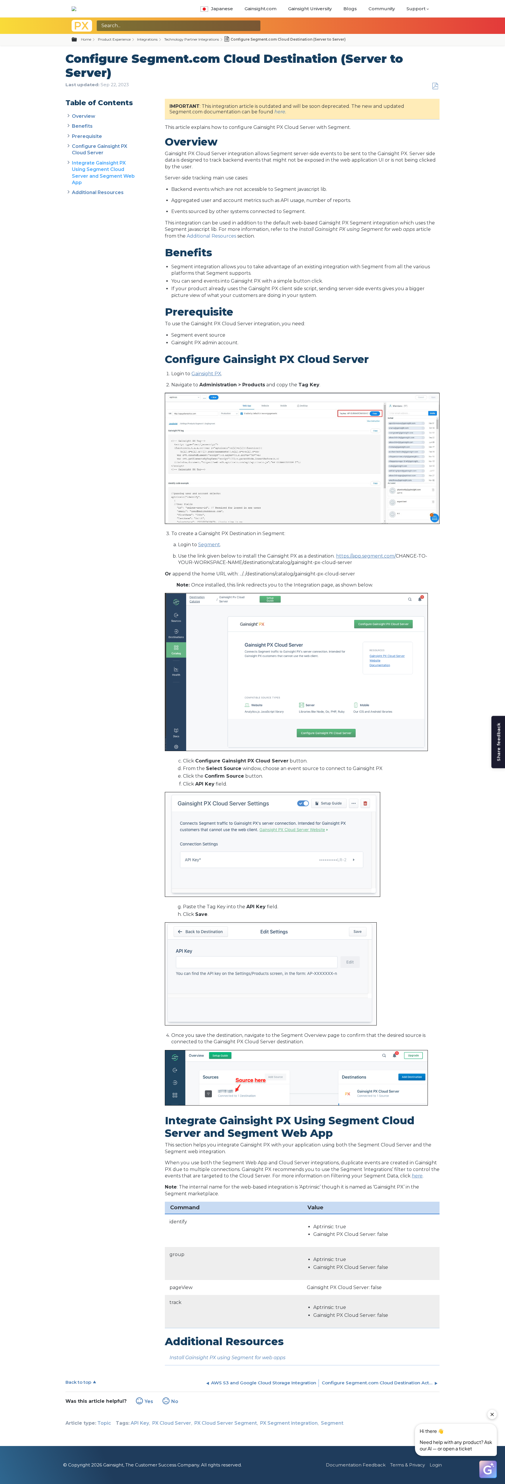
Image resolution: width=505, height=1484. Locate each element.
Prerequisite (87, 136)
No (174, 1401)
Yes (149, 1401)
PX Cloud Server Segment (225, 1423)
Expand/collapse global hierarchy (78, 40)
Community (382, 8)
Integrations (147, 39)
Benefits (82, 126)
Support (416, 8)
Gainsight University (310, 8)
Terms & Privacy (407, 1465)
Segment (332, 1423)
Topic (104, 1423)
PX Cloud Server (171, 1423)
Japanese (222, 8)
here (279, 112)
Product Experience (114, 39)
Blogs (350, 8)
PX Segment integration (289, 1423)
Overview (83, 116)
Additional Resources (98, 192)
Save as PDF (435, 86)
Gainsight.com (260, 8)
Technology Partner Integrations (191, 39)
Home (86, 39)
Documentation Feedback (355, 1465)
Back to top (78, 1382)
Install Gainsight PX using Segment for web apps (228, 1357)
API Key (140, 1423)
